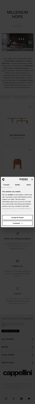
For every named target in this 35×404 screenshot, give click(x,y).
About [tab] (29, 185)
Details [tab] (17, 185)
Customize (16, 223)
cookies (11, 194)
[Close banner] (32, 179)
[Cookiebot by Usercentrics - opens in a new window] (20, 179)
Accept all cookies (17, 217)
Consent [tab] (6, 185)
